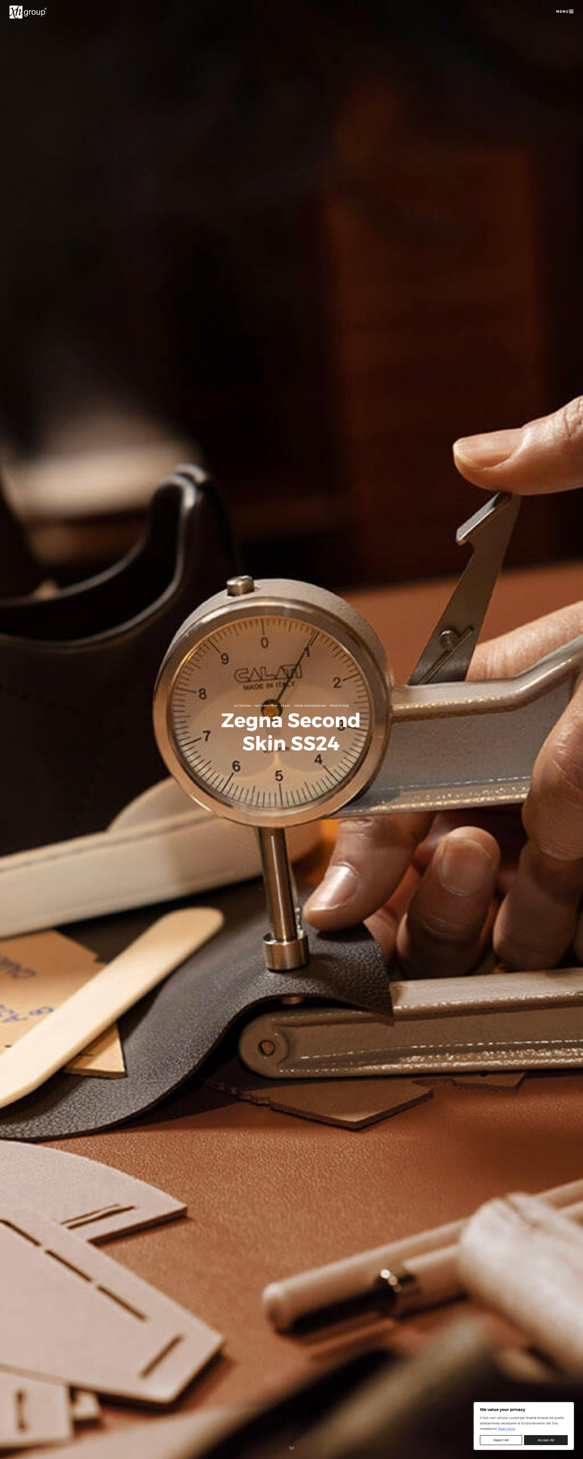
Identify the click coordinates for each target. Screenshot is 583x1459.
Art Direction (266, 705)
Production (339, 705)
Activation (242, 705)
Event (285, 705)
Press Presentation (310, 705)
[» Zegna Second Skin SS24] (28, 12)
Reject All (501, 1440)
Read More (506, 1429)
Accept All (546, 1440)
